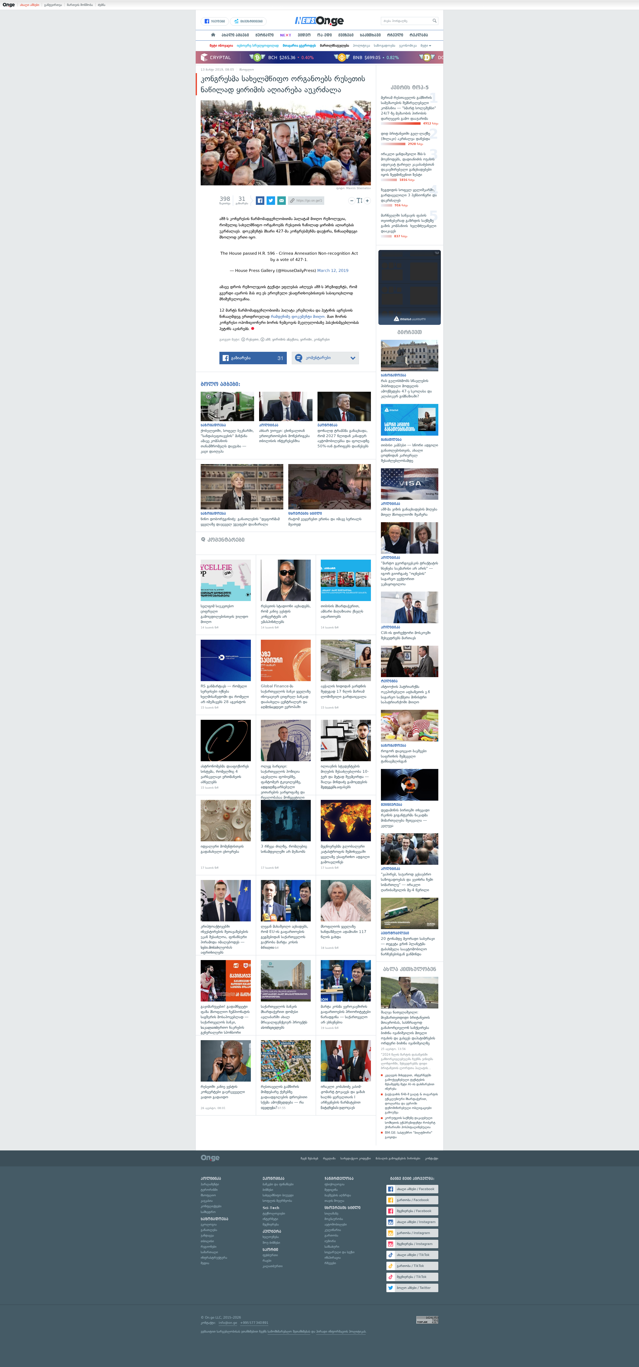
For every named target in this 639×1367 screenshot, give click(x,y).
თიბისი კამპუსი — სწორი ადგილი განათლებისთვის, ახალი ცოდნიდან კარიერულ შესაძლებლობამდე (409, 433)
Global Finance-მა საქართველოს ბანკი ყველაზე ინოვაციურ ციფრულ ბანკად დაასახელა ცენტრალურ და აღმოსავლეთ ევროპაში (286, 675)
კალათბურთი (273, 1266)
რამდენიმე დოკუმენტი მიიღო (297, 316)
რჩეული (395, 35)
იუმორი (330, 1241)
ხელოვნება (271, 1237)
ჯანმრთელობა (339, 1179)
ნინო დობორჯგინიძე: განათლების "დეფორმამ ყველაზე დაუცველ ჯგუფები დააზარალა (244, 495)
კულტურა (272, 1232)
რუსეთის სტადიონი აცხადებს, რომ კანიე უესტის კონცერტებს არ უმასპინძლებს (286, 595)
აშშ (267, 339)
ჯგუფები (217, 21)
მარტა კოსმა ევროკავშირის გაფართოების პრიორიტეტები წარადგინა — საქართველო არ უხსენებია (346, 995)
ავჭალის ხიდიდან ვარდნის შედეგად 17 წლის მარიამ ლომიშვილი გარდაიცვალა (346, 675)
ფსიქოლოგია (334, 1184)
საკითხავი (370, 35)
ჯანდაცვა (207, 1235)
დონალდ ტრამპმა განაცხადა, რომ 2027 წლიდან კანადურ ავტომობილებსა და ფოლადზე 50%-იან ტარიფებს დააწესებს (347, 420)
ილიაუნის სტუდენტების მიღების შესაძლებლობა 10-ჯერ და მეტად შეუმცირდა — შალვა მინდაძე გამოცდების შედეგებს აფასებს (346, 755)
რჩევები (330, 1263)
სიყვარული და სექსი (339, 1252)
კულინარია (332, 1230)
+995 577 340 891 (254, 1323)
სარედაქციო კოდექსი (355, 1158)
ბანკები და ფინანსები (278, 1184)
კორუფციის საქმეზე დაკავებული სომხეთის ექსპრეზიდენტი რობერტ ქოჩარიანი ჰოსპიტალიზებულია (410, 1122)
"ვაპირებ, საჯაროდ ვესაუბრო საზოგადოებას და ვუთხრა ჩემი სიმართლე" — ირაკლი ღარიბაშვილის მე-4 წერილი (409, 863)
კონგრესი (322, 339)
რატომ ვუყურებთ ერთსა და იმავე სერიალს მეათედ (332, 495)
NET (285, 35)
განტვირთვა (53, 5)
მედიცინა (331, 1190)
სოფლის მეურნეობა (277, 1201)
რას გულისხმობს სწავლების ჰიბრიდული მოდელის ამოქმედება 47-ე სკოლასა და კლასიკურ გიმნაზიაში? (409, 369)
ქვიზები (345, 35)
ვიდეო (304, 35)
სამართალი (209, 1252)
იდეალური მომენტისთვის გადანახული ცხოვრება (226, 835)
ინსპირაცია (332, 1257)
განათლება (209, 1230)
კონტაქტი (431, 1158)
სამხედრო (208, 1212)
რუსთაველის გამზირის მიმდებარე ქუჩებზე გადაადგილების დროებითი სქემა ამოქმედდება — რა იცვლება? (286, 1075)
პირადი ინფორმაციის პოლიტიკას (341, 1331)
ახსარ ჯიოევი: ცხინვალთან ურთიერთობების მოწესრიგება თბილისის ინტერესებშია (288, 418)
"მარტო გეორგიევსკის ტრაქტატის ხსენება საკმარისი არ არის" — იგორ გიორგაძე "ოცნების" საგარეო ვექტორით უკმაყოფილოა (409, 554)
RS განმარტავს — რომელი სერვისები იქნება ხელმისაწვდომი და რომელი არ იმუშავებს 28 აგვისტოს (226, 675)
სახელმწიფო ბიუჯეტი (278, 1195)
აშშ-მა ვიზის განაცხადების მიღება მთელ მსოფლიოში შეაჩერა (409, 492)
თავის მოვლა (334, 1201)
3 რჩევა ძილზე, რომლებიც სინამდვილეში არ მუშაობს (286, 835)
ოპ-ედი (324, 35)
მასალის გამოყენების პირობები (398, 1158)
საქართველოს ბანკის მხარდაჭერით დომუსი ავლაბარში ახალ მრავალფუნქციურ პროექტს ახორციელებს (286, 995)
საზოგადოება (384, 45)
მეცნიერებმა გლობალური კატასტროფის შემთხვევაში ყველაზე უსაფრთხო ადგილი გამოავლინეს (346, 835)
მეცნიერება (271, 1224)
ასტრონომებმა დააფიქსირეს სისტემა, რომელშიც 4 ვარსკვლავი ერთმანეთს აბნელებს (226, 755)
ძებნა (101, 5)
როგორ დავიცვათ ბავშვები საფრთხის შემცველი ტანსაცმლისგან (409, 737)
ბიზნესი (268, 1190)
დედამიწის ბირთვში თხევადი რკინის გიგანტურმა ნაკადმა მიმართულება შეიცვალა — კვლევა (409, 798)
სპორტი (270, 1250)
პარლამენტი (210, 1184)
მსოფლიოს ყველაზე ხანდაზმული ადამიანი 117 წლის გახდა (346, 915)
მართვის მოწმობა (80, 5)
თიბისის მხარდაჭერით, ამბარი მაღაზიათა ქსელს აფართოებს (346, 595)
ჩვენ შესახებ (309, 1158)
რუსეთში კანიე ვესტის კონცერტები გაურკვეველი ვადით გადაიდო (226, 1075)
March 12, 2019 (332, 270)
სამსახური (331, 1246)
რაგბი (267, 1260)
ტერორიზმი (209, 1190)
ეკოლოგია (209, 1224)
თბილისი (207, 1241)
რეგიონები (208, 1246)
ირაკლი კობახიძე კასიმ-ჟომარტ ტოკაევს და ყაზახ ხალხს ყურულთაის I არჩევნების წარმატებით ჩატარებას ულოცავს (346, 1075)
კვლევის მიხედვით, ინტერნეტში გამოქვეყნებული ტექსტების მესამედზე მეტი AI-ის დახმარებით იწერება (409, 1082)
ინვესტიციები (251, 21)
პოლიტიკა (361, 45)
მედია (205, 1263)
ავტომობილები (335, 1224)
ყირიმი (306, 339)
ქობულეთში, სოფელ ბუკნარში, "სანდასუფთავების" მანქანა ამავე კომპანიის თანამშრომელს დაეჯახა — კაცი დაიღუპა (230, 423)
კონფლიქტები (211, 1206)
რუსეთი (252, 339)
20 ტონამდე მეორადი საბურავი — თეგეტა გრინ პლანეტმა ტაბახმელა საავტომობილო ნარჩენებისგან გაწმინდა (409, 927)
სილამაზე (331, 1213)
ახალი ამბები (29, 5)
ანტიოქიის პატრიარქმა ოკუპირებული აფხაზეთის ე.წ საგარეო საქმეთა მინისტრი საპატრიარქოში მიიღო (409, 675)
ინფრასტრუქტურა (214, 1257)
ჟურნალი (264, 35)
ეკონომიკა (408, 45)
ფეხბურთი (270, 1255)
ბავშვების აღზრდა (337, 1195)
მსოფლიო (246, 69)
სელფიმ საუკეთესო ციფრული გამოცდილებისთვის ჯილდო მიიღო (226, 595)
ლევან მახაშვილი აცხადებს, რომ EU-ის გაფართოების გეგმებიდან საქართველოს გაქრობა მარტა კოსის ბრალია (286, 915)
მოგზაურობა (333, 1219)
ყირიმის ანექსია (285, 339)
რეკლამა (419, 35)
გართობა (331, 1235)
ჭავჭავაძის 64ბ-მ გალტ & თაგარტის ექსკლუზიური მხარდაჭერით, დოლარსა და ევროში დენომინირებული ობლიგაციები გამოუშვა (411, 1103)
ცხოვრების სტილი (342, 1208)
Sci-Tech (271, 1208)
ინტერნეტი (270, 1219)
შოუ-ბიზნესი (271, 1242)
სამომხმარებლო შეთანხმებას (289, 1331)
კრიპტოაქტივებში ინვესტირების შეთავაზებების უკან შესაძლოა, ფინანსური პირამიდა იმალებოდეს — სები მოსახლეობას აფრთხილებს (226, 915)
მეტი (424, 45)
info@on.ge (228, 1323)
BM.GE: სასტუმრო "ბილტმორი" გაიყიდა (408, 1135)
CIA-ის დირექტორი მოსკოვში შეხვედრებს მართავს (409, 616)
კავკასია (207, 1201)
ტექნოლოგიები (274, 1213)
